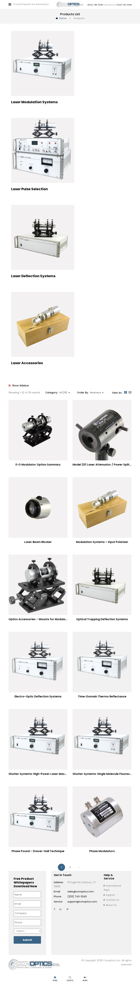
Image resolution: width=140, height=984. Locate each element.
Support (110, 895)
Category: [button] (56, 392)
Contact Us (112, 900)
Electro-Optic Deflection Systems (38, 696)
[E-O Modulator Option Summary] (38, 430)
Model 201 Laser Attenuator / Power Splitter (103, 465)
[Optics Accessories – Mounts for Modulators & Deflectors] (38, 585)
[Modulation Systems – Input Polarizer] (102, 507)
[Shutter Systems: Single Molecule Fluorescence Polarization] (102, 739)
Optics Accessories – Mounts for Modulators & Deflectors (49, 619)
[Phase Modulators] (102, 816)
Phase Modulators (102, 851)
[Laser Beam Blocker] (38, 507)
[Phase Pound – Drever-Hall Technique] (38, 816)
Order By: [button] (89, 392)
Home (62, 18)
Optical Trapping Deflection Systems (102, 619)
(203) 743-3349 (124, 4)
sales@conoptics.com (80, 891)
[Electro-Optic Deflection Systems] (38, 662)
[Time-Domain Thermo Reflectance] (102, 662)
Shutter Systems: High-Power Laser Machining (41, 774)
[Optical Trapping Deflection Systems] (102, 585)
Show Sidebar (20, 385)
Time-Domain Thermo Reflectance (102, 696)
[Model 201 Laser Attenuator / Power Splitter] (102, 430)
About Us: (111, 905)
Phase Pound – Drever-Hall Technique (38, 851)
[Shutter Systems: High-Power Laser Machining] (38, 739)
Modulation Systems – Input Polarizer (102, 542)
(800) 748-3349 (95, 4)
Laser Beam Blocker (38, 542)
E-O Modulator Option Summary (38, 465)
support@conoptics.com (82, 901)
